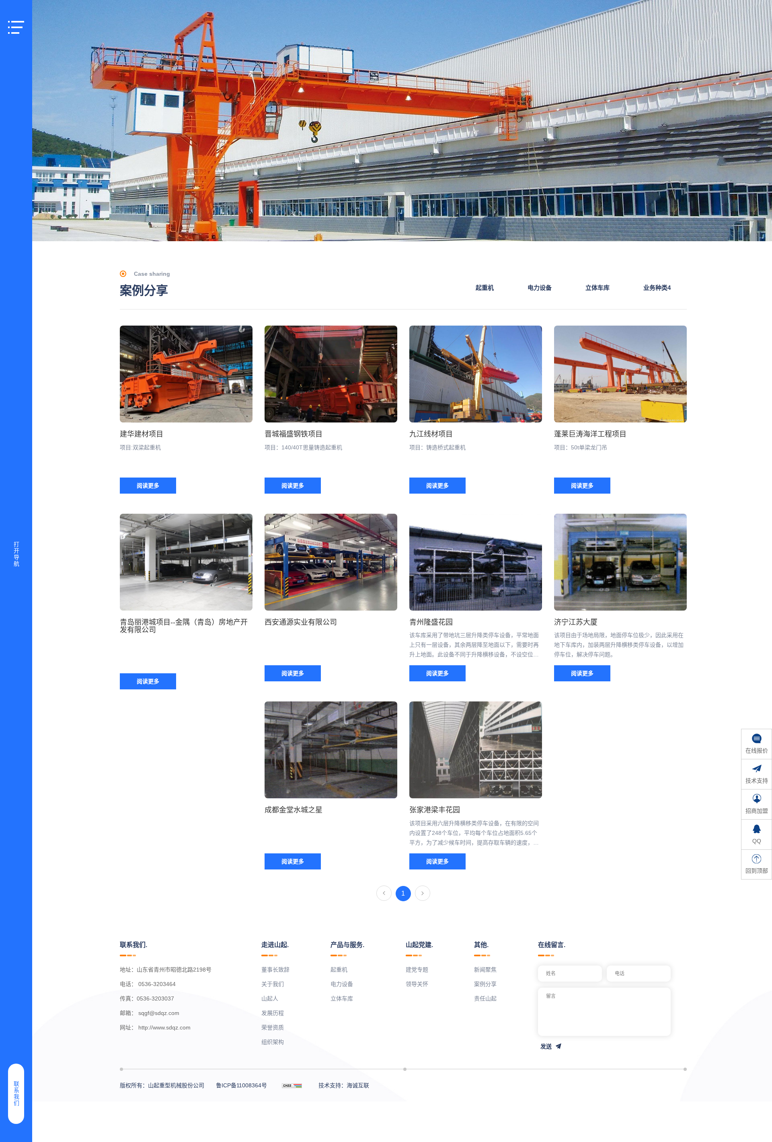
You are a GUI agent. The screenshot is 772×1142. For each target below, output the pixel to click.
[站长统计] (292, 1085)
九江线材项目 (431, 434)
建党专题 (417, 969)
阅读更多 (148, 485)
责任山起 (485, 998)
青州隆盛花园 (431, 622)
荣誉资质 (272, 1027)
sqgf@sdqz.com (158, 1013)
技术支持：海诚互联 (343, 1085)
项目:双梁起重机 (140, 447)
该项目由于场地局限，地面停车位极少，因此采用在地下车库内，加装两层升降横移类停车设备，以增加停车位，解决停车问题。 (619, 645)
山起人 (269, 998)
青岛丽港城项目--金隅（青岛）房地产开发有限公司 (184, 626)
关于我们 (272, 984)
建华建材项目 (141, 434)
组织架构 (272, 1042)
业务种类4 (657, 287)
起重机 (485, 287)
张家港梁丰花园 (434, 810)
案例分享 (485, 984)
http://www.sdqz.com (164, 1027)
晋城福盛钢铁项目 (293, 434)
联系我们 (16, 1094)
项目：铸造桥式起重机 (437, 447)
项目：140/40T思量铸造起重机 (303, 447)
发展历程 (272, 1013)
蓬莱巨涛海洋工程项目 (590, 434)
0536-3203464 (157, 984)
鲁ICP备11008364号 (241, 1085)
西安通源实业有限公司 (301, 622)
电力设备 (540, 287)
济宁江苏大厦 (575, 622)
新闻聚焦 (485, 969)
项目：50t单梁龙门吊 (580, 447)
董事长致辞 (275, 969)
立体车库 (597, 287)
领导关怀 (417, 984)
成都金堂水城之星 (293, 810)
